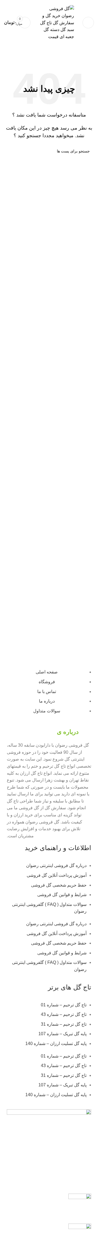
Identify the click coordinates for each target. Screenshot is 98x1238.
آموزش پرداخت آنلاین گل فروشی (57, 875)
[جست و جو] (10, 151)
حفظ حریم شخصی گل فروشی (59, 885)
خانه (90, 57)
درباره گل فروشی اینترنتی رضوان (56, 865)
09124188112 (45, 2)
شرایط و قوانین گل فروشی (62, 894)
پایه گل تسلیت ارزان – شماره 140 (56, 1043)
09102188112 (21, 2)
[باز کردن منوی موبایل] (88, 22)
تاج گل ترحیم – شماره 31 (64, 1024)
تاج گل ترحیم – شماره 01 (64, 1005)
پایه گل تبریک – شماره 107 (62, 1033)
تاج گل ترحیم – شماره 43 (64, 1014)
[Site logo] (55, 22)
